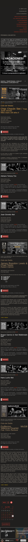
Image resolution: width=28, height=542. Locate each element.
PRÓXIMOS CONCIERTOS (8, 35)
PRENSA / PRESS (23, 29)
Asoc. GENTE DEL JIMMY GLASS (20, 18)
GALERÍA (25, 28)
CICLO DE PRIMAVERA (22, 20)
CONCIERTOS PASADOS (22, 24)
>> (12, 507)
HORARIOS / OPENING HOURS (20, 31)
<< (2, 507)
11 (3, 514)
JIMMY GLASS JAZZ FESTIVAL (20, 16)
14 (9, 514)
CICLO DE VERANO (23, 22)
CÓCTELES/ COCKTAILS (22, 26)
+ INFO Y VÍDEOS (4, 317)
